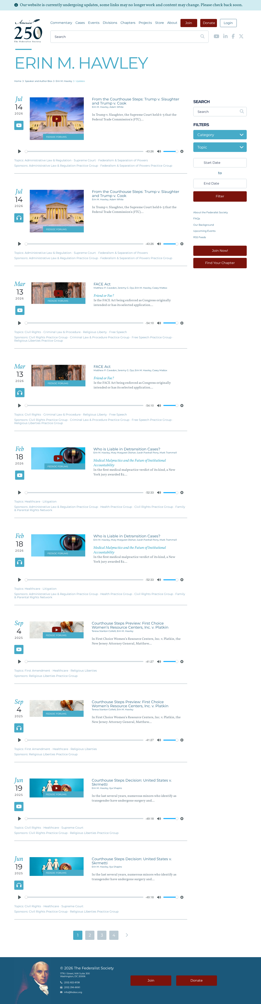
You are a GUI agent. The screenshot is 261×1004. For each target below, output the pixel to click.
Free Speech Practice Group (152, 337)
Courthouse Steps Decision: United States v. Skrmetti (132, 782)
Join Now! (220, 251)
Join (188, 23)
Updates (80, 81)
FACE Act (102, 284)
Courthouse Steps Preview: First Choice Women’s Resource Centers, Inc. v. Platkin (130, 625)
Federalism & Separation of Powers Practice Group (136, 165)
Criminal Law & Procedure (62, 332)
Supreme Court (85, 160)
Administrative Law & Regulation (48, 160)
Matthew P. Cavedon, (106, 287)
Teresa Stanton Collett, (104, 631)
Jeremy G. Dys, (126, 287)
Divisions (110, 23)
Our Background (203, 224)
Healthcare (33, 501)
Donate (209, 23)
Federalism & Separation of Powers (123, 160)
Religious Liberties (84, 670)
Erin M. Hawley (64, 81)
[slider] (84, 151)
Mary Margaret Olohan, (124, 452)
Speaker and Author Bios (38, 81)
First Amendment (38, 670)
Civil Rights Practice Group (48, 337)
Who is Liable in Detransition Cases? (126, 449)
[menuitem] (61, 22)
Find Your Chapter (220, 263)
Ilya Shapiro (115, 788)
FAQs (196, 218)
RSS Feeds (199, 237)
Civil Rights (33, 332)
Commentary (61, 23)
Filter (220, 196)
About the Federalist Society (210, 212)
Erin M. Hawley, (100, 107)
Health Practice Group (116, 507)
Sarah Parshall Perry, (148, 452)
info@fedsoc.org (73, 992)
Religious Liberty (95, 332)
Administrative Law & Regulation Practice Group (64, 165)
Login (228, 23)
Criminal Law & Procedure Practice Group (100, 337)
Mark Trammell (168, 452)
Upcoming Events (204, 230)
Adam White (116, 107)
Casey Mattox (159, 287)
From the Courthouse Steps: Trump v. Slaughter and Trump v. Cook (135, 101)
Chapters (128, 23)
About (172, 23)
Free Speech (118, 332)
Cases (80, 23)
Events (94, 23)
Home (17, 81)
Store (159, 23)
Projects (145, 23)
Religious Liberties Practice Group (38, 340)
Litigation (49, 501)
